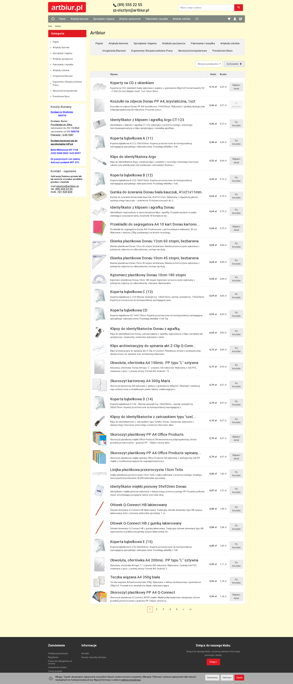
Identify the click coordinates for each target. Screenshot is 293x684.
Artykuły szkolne (181, 18)
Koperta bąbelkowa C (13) (131, 292)
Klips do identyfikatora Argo (133, 157)
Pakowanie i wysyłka (157, 18)
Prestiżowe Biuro (222, 50)
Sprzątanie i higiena (103, 18)
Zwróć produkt (55, 671)
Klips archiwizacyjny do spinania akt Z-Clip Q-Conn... (153, 346)
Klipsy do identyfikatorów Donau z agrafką (145, 329)
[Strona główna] (53, 19)
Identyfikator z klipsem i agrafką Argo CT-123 (147, 120)
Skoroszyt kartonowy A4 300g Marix (140, 381)
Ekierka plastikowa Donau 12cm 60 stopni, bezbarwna (154, 241)
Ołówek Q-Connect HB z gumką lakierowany (146, 523)
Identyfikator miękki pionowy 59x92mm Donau (148, 486)
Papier (62, 18)
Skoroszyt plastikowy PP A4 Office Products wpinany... (155, 453)
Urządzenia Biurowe (114, 50)
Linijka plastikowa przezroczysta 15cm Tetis (146, 470)
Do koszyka (236, 124)
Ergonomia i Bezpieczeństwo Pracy (152, 50)
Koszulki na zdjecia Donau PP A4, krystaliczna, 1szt (152, 101)
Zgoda (239, 677)
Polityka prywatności (58, 653)
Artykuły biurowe (79, 18)
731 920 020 (64, 191)
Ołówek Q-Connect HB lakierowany (138, 505)
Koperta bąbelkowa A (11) (131, 138)
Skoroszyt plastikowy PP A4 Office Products (147, 434)
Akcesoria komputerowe (192, 50)
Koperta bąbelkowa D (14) (131, 399)
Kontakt (85, 653)
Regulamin (53, 657)
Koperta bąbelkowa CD (128, 310)
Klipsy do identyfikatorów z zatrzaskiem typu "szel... (153, 417)
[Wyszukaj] (238, 7)
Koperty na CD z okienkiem (132, 83)
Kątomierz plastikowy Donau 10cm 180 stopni (148, 275)
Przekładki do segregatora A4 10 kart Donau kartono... (155, 224)
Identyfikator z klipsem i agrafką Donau (142, 207)
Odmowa (226, 677)
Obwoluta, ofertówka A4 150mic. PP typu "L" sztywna (154, 363)
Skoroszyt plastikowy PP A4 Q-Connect (142, 592)
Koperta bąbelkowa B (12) (131, 175)
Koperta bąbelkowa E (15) (131, 542)
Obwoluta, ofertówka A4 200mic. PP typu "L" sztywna (154, 560)
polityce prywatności (131, 680)
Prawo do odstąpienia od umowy (60, 662)
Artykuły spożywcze (130, 18)
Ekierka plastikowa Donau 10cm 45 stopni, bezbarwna (154, 258)
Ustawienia (212, 677)
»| (190, 609)
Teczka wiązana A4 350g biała (135, 577)
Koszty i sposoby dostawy (93, 657)
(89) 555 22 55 (64, 188)
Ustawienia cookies (57, 667)
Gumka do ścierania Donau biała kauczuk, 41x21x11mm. (156, 192)
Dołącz (213, 661)
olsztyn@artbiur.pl (67, 186)
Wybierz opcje (236, 87)
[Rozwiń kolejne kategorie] (197, 19)
